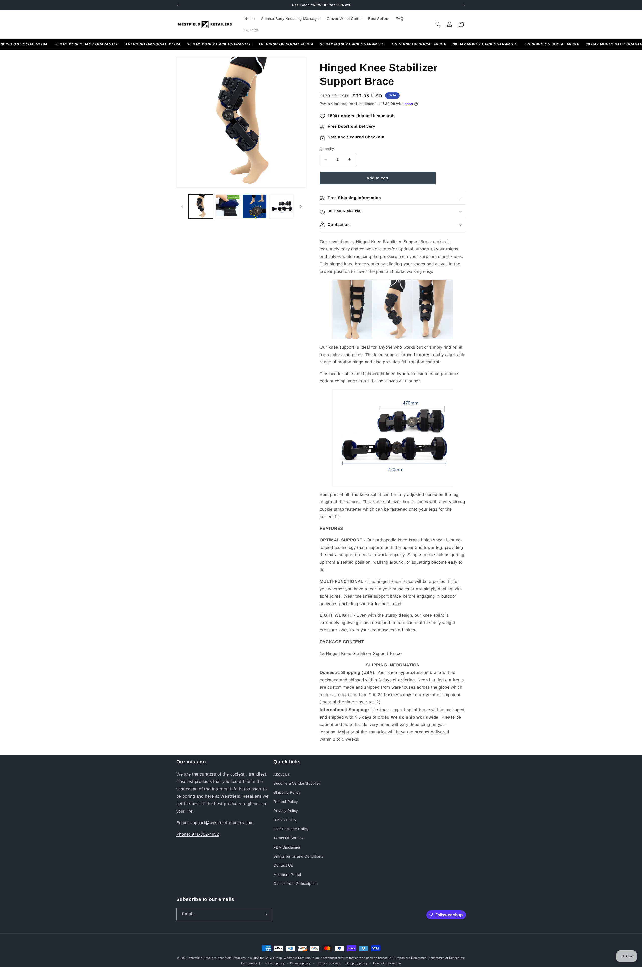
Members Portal (287, 875)
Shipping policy (357, 963)
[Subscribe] (265, 914)
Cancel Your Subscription (295, 884)
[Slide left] (181, 206)
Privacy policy (300, 963)
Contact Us (283, 865)
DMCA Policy (284, 820)
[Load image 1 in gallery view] (201, 206)
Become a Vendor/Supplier (296, 783)
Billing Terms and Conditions (298, 856)
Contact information (387, 963)
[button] (438, 24)
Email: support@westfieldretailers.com (215, 822)
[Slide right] (300, 206)
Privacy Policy (285, 811)
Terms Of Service (288, 838)
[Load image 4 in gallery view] (281, 206)
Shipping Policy (286, 792)
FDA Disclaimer (287, 847)
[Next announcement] (464, 5)
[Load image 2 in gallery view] (227, 206)
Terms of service (328, 963)
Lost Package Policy (291, 829)
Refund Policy (285, 802)
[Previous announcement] (177, 5)
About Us (281, 774)
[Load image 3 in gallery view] (255, 206)
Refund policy (275, 963)
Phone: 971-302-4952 (197, 834)
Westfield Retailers (202, 957)
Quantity (327, 149)
